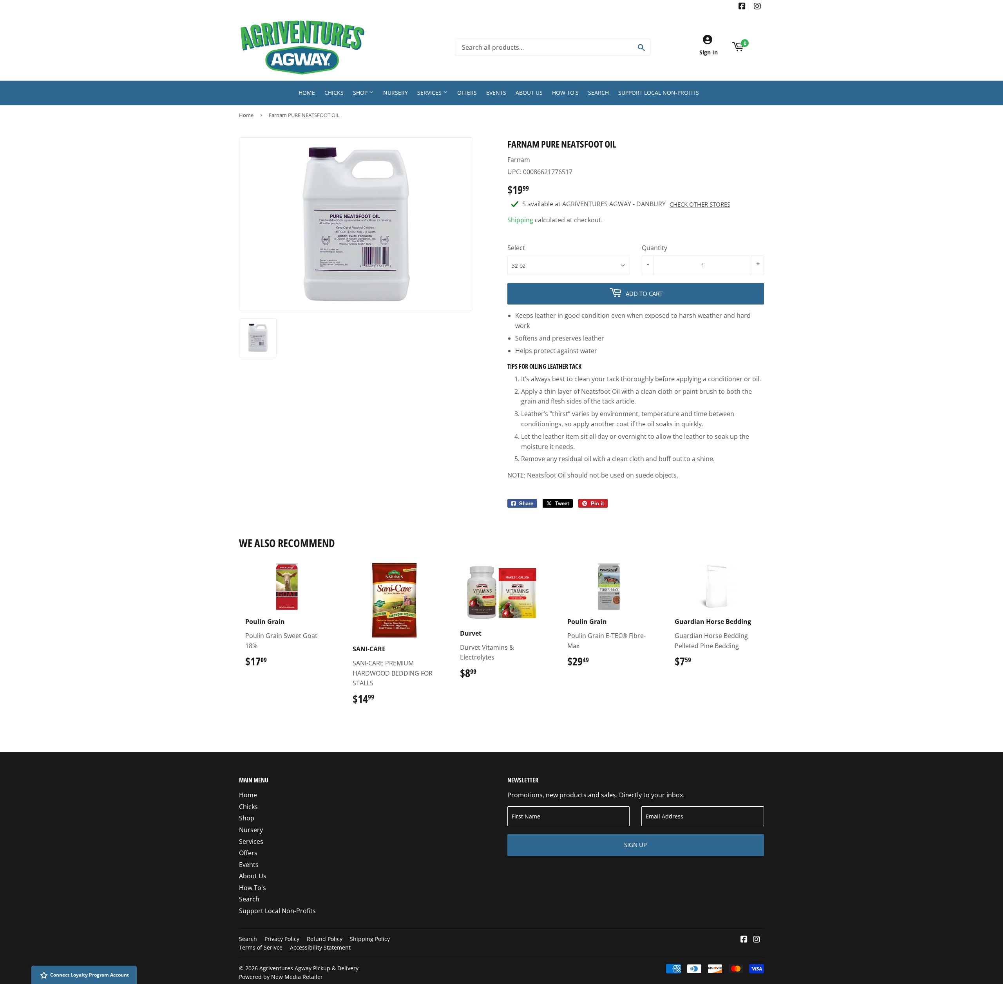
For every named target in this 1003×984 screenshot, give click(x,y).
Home (307, 92)
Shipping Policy (370, 939)
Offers (467, 92)
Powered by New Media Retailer (281, 976)
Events (496, 92)
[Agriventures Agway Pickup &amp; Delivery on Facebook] (742, 7)
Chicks (334, 92)
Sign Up (635, 845)
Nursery (395, 92)
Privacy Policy (281, 939)
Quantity (654, 247)
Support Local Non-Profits (658, 92)
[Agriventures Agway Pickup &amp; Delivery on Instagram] (757, 7)
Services (430, 92)
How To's (565, 92)
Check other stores (700, 204)
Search (598, 92)
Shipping (520, 220)
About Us (529, 92)
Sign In (708, 52)
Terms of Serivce (260, 947)
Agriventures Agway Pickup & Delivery (308, 968)
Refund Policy (324, 939)
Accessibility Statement (320, 947)
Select (516, 247)
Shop (361, 92)
